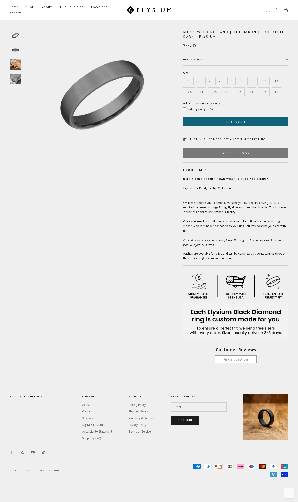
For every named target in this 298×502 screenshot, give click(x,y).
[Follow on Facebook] (12, 452)
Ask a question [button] (236, 359)
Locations (99, 7)
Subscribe (185, 420)
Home (14, 7)
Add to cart (236, 122)
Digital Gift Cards (93, 425)
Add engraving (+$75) (200, 109)
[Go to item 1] (15, 35)
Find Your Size (71, 7)
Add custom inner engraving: (202, 103)
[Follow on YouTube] (33, 452)
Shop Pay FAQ (91, 438)
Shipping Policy (138, 411)
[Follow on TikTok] (43, 452)
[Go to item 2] (15, 50)
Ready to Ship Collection (215, 188)
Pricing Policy (137, 405)
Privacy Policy (137, 425)
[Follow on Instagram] (22, 452)
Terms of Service (140, 431)
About (47, 7)
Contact (87, 411)
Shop (30, 7)
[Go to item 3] (15, 64)
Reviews (16, 13)
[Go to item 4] (15, 79)
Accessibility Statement (97, 431)
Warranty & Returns (141, 418)
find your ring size (236, 153)
